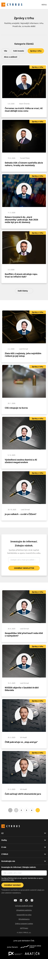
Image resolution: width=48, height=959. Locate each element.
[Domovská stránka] (11, 4)
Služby (4, 840)
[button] (5, 50)
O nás (3, 847)
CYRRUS (4, 854)
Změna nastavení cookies (24, 923)
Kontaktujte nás (8, 861)
